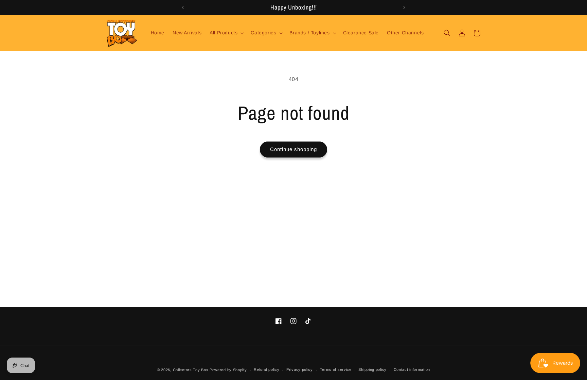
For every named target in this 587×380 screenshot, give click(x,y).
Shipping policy (372, 369)
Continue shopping (293, 149)
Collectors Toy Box (191, 370)
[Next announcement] (404, 7)
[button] (226, 33)
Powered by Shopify (228, 370)
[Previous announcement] (182, 7)
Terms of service (336, 369)
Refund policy (266, 369)
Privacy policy (299, 369)
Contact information (412, 369)
